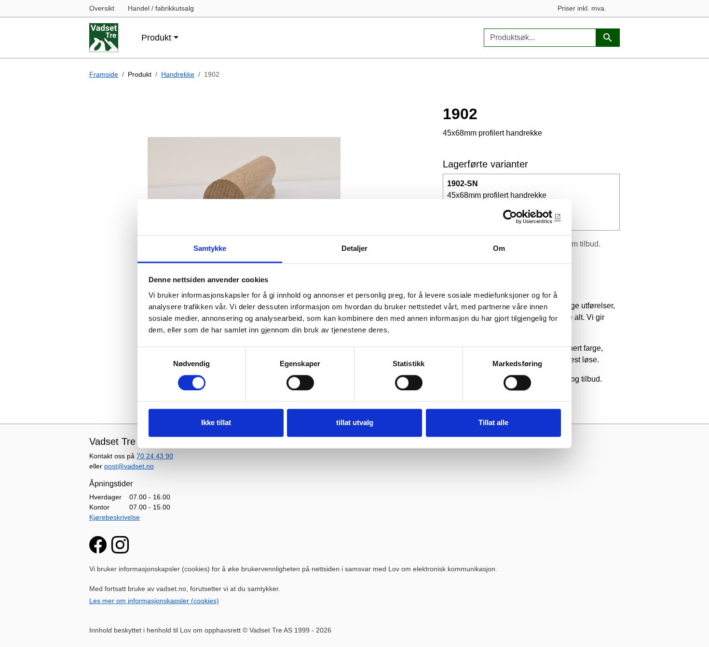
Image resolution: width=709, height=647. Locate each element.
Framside (103, 74)
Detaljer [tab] (354, 248)
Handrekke (177, 74)
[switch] (300, 382)
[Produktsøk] (608, 37)
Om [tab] (499, 248)
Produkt (156, 37)
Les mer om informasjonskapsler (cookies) (154, 601)
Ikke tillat (216, 423)
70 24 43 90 (154, 456)
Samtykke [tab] (210, 248)
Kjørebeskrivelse (114, 517)
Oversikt (101, 8)
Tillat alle (493, 423)
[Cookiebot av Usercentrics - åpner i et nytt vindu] (519, 216)
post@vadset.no (129, 466)
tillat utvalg (354, 423)
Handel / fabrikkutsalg (161, 8)
